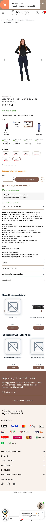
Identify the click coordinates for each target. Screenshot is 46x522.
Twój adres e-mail (9, 392)
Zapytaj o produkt (9, 268)
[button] (11, 519)
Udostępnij (6, 280)
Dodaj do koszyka (27, 179)
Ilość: (4, 176)
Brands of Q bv (7, 97)
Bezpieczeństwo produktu (12, 274)
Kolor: (4, 119)
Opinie (4, 262)
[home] (2, 20)
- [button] (3, 179)
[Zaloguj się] (37, 12)
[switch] (5, 519)
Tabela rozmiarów (9, 165)
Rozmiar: (5, 150)
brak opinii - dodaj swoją (9, 101)
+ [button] (13, 179)
